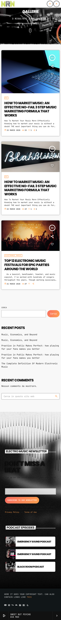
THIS (29, 597)
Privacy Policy (12, 512)
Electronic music (13, 256)
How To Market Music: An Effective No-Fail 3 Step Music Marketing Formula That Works (30, 109)
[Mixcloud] (16, 605)
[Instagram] (20, 605)
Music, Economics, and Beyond (19, 334)
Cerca (4, 307)
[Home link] (8, 4)
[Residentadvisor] (13, 605)
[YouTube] (5, 605)
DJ (6, 98)
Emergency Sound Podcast (34, 541)
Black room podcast (30, 566)
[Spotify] (9, 605)
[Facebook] (24, 605)
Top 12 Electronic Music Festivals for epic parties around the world (26, 264)
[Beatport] (27, 605)
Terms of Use (30, 512)
